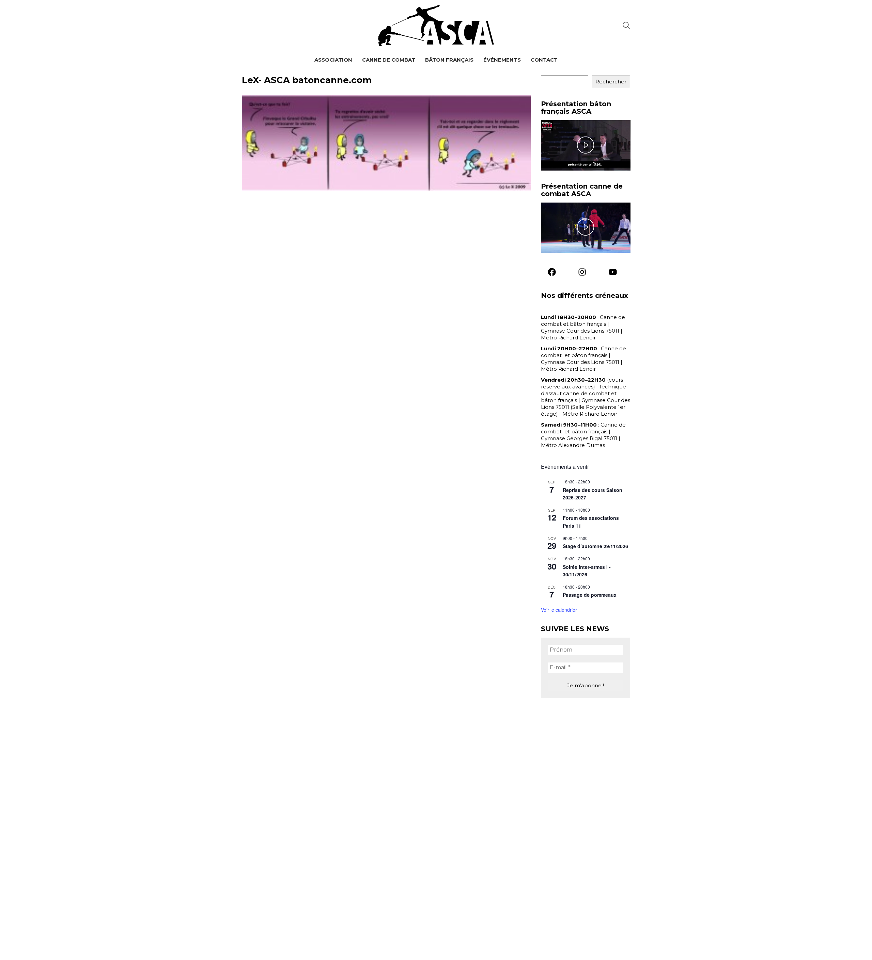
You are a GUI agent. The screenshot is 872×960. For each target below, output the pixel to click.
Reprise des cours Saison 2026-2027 (592, 493)
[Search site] (626, 26)
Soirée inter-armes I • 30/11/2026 (587, 570)
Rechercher (610, 81)
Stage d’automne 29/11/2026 (595, 546)
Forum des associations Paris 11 (591, 521)
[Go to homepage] (436, 25)
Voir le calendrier (559, 609)
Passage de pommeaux (590, 594)
